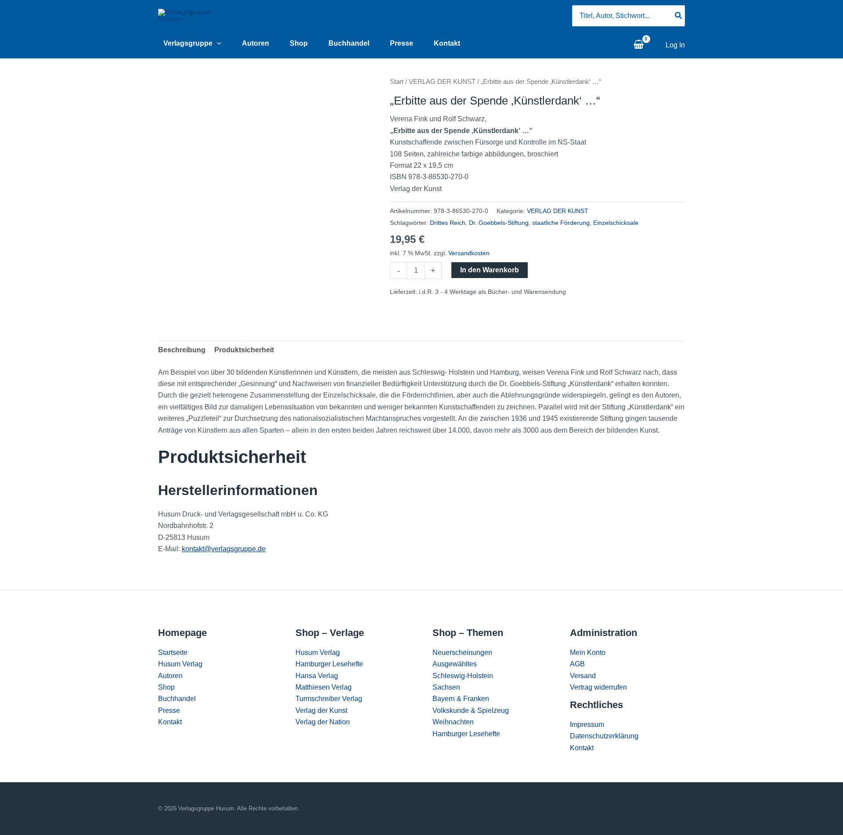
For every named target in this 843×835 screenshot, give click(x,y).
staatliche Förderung (561, 222)
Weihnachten (453, 722)
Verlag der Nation (322, 722)
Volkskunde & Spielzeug (470, 710)
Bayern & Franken (460, 698)
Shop (299, 43)
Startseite (172, 652)
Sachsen (446, 687)
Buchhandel (348, 43)
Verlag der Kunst (321, 710)
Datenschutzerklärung (604, 736)
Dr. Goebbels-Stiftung (499, 222)
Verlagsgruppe (188, 43)
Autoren (255, 43)
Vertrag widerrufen (598, 687)
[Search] (678, 16)
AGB (577, 664)
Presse (401, 43)
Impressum (587, 724)
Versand (583, 676)
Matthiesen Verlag (323, 687)
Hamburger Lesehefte (329, 664)
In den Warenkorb (489, 270)
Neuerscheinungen (462, 652)
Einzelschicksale (615, 222)
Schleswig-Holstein (462, 676)
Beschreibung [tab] (181, 350)
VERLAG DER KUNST (442, 81)
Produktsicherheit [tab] (244, 350)
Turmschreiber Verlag (328, 698)
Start (396, 81)
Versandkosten (469, 253)
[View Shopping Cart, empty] (638, 45)
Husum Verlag (180, 664)
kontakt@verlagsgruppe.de (224, 549)
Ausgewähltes (454, 664)
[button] (217, 43)
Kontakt (447, 43)
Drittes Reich (447, 222)
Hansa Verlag (316, 676)
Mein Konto (587, 652)
